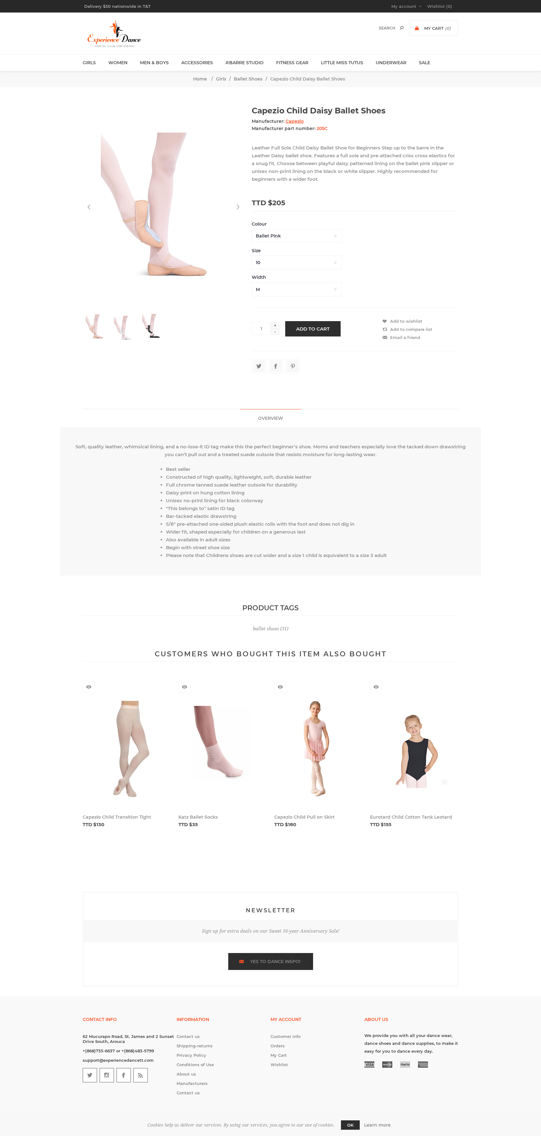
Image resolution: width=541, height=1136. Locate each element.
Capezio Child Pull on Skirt (304, 817)
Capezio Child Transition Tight (117, 817)
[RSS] (141, 1075)
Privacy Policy (191, 1055)
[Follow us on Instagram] (107, 1075)
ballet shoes (266, 629)
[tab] (270, 418)
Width (259, 277)
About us (186, 1073)
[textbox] (380, 28)
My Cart (278, 1055)
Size (256, 250)
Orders (277, 1045)
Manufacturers (192, 1083)
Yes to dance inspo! (275, 961)
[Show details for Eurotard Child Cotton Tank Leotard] (414, 751)
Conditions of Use (195, 1064)
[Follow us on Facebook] (124, 1075)
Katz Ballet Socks (198, 817)
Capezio (295, 121)
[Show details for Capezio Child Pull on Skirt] (318, 751)
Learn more (377, 1125)
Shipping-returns (195, 1045)
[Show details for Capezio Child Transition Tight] (127, 751)
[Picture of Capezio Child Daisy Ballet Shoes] (96, 326)
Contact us (188, 1036)
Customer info (285, 1036)
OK (350, 1125)
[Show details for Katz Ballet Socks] (222, 751)
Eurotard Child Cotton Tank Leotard (411, 817)
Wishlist (279, 1064)
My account (403, 6)
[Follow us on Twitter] (90, 1075)
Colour (259, 224)
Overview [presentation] (270, 418)
